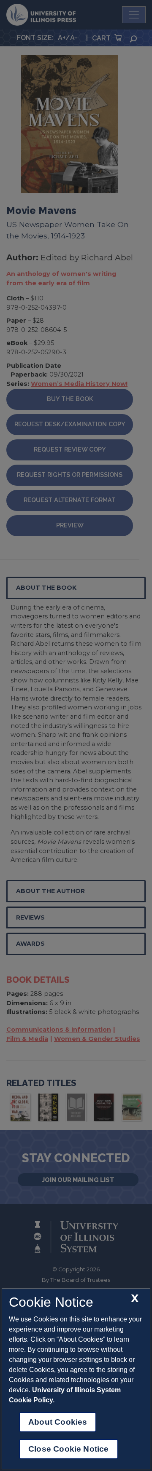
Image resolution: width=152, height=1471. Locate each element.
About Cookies (57, 1422)
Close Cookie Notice (68, 1448)
